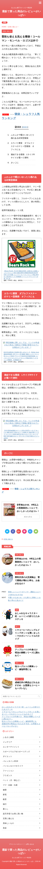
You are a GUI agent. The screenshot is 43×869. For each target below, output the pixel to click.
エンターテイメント (11, 747)
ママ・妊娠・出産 (10, 785)
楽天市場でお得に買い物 (13, 814)
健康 (5, 790)
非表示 (25, 127)
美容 (5, 828)
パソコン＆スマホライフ (13, 766)
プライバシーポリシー (16, 844)
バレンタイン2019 (10, 761)
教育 (5, 799)
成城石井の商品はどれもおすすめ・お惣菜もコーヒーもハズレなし (27, 685)
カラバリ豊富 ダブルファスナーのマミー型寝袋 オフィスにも (22, 146)
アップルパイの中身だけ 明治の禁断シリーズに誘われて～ (27, 653)
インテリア (7, 742)
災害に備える (8, 539)
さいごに (15, 163)
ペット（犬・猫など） (12, 780)
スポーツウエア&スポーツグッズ (16, 752)
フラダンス (7, 775)
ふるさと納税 (8, 737)
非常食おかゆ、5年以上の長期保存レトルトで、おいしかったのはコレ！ (28, 508)
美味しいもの (8, 823)
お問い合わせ (30, 844)
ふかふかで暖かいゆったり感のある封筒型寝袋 (22, 136)
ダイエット (7, 756)
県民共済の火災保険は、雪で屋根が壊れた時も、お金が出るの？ (27, 580)
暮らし (5, 809)
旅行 (5, 804)
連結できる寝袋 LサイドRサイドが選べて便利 (23, 156)
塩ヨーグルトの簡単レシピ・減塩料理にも (19, 721)
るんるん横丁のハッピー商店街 (21, 857)
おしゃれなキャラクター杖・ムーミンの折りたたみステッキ (27, 616)
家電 (5, 795)
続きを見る (28, 517)
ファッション (8, 771)
